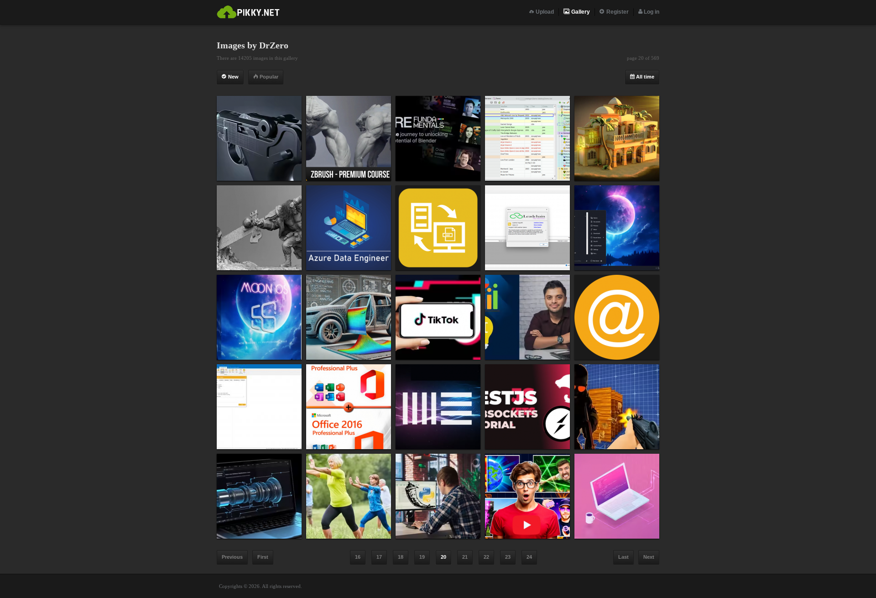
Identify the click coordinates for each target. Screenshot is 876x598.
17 (379, 557)
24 (529, 557)
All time (644, 76)
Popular (268, 76)
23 (508, 557)
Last (623, 557)
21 (465, 557)
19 (422, 557)
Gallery (580, 12)
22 (486, 557)
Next (648, 557)
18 (400, 557)
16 (357, 557)
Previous (232, 557)
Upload (544, 12)
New (233, 76)
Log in (650, 12)
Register (617, 12)
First (262, 557)
